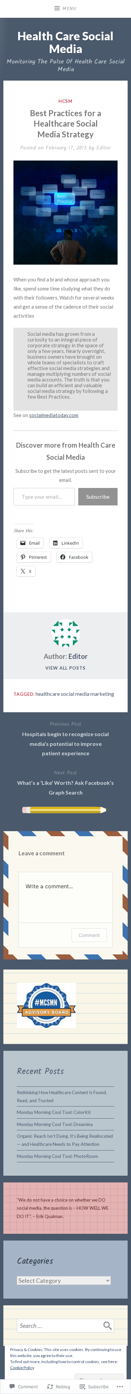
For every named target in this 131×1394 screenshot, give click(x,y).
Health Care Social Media (65, 42)
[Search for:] (65, 1325)
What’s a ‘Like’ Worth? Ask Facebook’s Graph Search (65, 782)
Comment (89, 935)
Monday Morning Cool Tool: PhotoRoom (57, 1156)
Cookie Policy (22, 1367)
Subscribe (98, 496)
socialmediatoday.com (53, 415)
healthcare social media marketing (75, 693)
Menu (69, 8)
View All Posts (65, 668)
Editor (103, 148)
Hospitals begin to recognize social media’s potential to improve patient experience (65, 738)
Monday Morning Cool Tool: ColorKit (54, 1112)
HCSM (65, 101)
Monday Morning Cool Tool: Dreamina (55, 1124)
